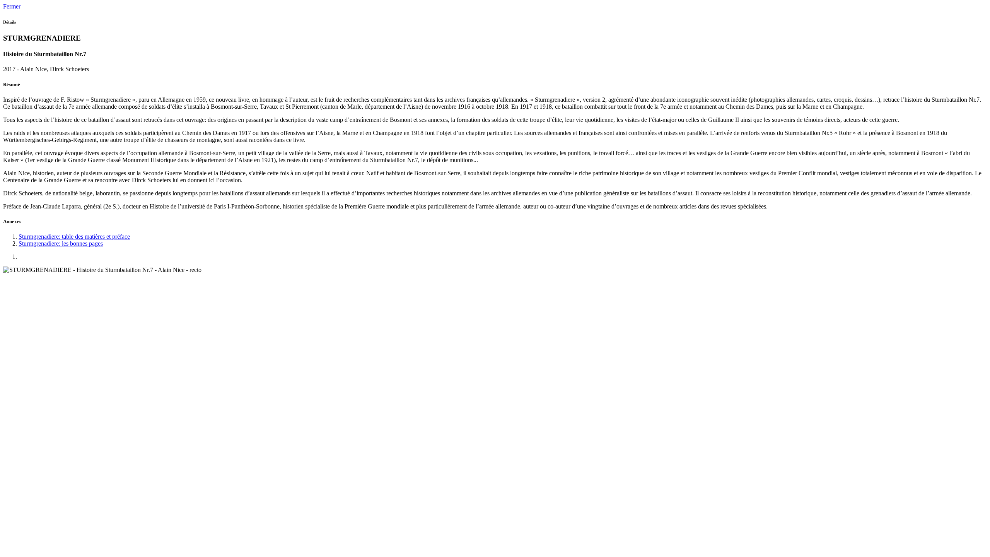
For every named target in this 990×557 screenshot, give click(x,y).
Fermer (11, 6)
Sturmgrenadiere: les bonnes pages (61, 243)
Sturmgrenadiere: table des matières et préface (74, 236)
